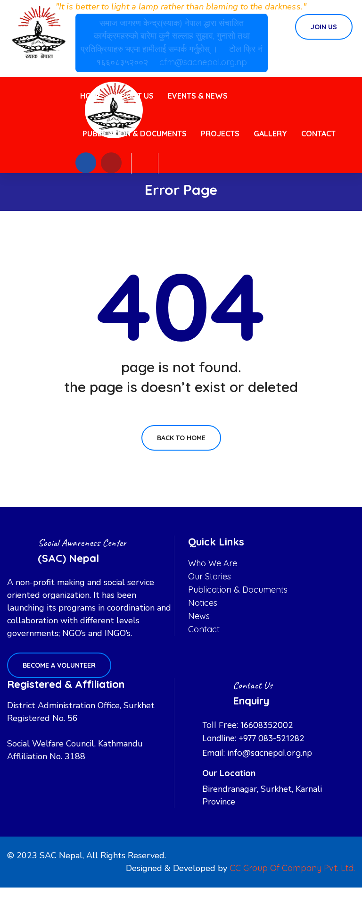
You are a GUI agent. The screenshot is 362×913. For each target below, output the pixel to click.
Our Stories (209, 576)
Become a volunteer (59, 665)
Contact (318, 133)
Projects (220, 133)
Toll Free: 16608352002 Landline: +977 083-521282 (253, 732)
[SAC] (38, 32)
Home (91, 96)
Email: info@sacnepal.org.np (257, 752)
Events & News (198, 96)
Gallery (270, 133)
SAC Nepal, (62, 855)
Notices (202, 602)
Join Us (324, 27)
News (199, 616)
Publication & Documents (134, 133)
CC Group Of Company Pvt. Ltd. (292, 868)
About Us (135, 96)
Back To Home (181, 438)
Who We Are (212, 563)
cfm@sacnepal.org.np (203, 62)
